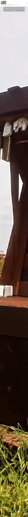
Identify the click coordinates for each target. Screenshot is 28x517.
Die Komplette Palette (6, 4)
